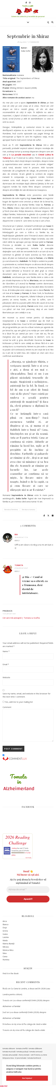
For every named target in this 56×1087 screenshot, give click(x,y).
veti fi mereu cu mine (39, 1055)
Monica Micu (8, 950)
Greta (5, 930)
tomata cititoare (9, 1048)
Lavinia (6, 937)
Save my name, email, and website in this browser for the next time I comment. (27, 695)
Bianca (5, 924)
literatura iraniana (28, 509)
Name (6, 651)
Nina (5, 953)
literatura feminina (11, 509)
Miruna (6, 946)
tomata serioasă (35, 1051)
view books (28, 858)
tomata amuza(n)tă (10, 1055)
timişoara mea (8, 1058)
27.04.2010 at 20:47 (21, 568)
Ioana (5, 934)
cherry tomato (24, 1055)
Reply (17, 540)
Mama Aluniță (8, 943)
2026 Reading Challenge (17, 840)
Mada (5, 940)
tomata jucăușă (22, 1051)
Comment (7, 707)
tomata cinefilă (22, 1048)
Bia (16, 534)
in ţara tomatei (20, 1058)
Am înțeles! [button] (27, 1078)
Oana (5, 956)
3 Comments (33, 42)
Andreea (14, 848)
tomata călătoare (35, 1048)
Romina (6, 959)
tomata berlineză (34, 1058)
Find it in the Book (10, 973)
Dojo (5, 927)
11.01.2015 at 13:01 (9, 614)
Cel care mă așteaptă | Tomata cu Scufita (21, 617)
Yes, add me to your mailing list (18, 702)
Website (6, 677)
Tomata (19, 565)
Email (6, 664)
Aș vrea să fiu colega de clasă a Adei (30, 1024)
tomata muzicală (9, 1051)
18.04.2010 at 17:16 (21, 537)
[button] (22, 1072)
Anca (5, 921)
